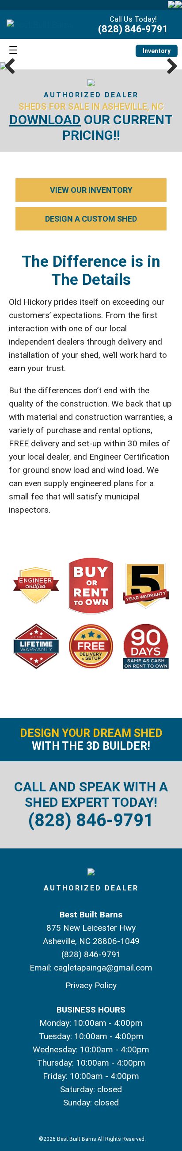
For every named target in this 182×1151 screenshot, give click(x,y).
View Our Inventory (91, 190)
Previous (13, 66)
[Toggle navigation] (13, 50)
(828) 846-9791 (133, 29)
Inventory (157, 50)
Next (169, 66)
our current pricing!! (91, 127)
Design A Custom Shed (91, 218)
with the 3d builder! (91, 739)
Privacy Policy (91, 985)
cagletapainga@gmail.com (103, 968)
